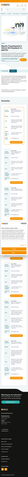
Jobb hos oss (4, 451)
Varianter (13, 71)
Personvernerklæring (6, 444)
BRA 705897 (13, 340)
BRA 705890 (13, 150)
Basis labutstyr (16, 13)
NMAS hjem (3, 13)
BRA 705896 (13, 301)
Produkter (9, 13)
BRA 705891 (13, 187)
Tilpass (13, 252)
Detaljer (22, 245)
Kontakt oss (4, 461)
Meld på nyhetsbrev (10, 402)
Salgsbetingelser (5, 459)
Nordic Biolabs (5, 449)
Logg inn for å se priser (16, 142)
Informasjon (5, 71)
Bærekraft (4, 441)
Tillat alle (14, 249)
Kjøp (22, 59)
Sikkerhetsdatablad (6, 446)
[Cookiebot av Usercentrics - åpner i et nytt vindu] (21, 223)
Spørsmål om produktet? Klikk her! (9, 59)
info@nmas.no (4, 431)
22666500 (5, 429)
